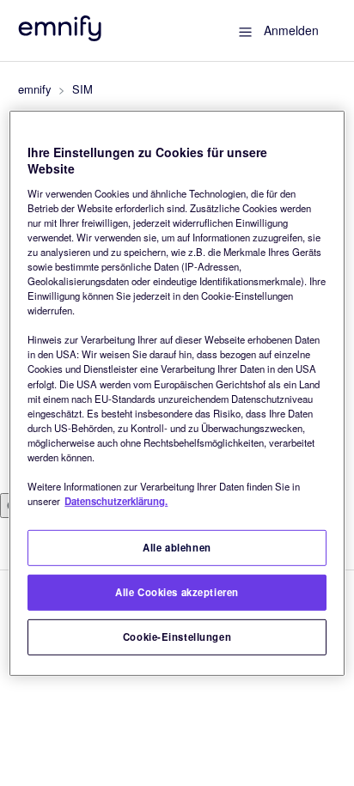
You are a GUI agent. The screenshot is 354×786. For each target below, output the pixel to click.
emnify (35, 89)
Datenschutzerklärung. (116, 501)
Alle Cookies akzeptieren (177, 592)
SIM (82, 89)
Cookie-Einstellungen (177, 636)
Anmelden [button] (291, 30)
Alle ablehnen (177, 547)
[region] (177, 392)
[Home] (61, 36)
